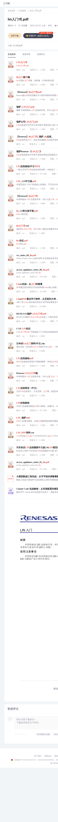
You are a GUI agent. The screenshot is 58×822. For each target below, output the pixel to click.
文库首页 (11, 11)
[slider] (20, 734)
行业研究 (22, 11)
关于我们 (38, 756)
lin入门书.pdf (18, 19)
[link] (11, 10)
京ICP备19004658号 (46, 760)
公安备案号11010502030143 (24, 760)
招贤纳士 (48, 756)
